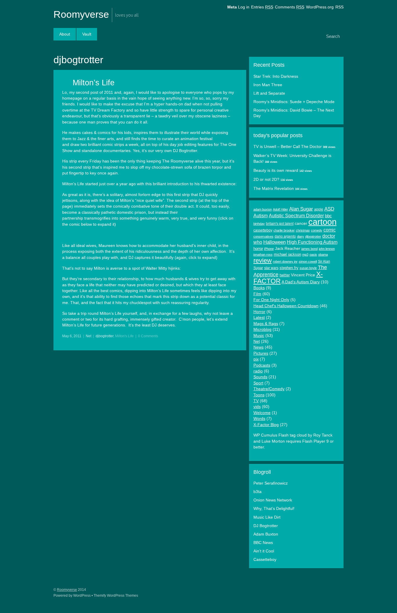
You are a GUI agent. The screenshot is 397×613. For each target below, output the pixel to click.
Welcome (262, 413)
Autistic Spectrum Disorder (296, 215)
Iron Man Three (267, 85)
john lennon (327, 248)
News (258, 347)
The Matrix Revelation (273, 188)
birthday (259, 223)
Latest (259, 317)
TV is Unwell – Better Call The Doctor (287, 146)
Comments (289, 7)
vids (257, 406)
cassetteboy (262, 230)
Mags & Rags (265, 323)
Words (259, 418)
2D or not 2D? (266, 179)
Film (257, 294)
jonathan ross (263, 254)
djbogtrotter (104, 336)
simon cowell (308, 261)
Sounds (260, 377)
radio (258, 371)
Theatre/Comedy (269, 389)
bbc (328, 215)
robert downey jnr (285, 261)
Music (258, 335)
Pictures (260, 353)
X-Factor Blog (266, 425)
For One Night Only (271, 300)
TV (256, 401)
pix (256, 359)
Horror (259, 312)
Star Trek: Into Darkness (275, 76)
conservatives (263, 236)
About (64, 34)
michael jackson (287, 254)
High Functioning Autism (312, 242)
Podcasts (261, 365)
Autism (260, 215)
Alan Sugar (301, 209)
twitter (285, 275)
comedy (316, 230)
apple (318, 209)
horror (258, 248)
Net (88, 336)
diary (300, 236)
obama (323, 254)
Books (259, 288)
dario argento (285, 236)
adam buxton (262, 209)
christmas (303, 230)
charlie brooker (284, 230)
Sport (258, 383)
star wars (271, 268)
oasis (313, 254)
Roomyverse (81, 14)
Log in (243, 7)
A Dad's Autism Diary (301, 282)
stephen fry (289, 268)
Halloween (274, 242)
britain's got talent (280, 224)
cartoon (322, 222)
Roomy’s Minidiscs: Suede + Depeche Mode (294, 102)
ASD (329, 209)
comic (329, 229)
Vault (86, 34)
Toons (258, 395)
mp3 (305, 254)
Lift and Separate (269, 93)
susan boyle (308, 268)
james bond (309, 248)
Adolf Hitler (280, 209)
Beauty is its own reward (275, 170)
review (262, 260)
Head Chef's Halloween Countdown (286, 306)
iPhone (269, 248)
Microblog (262, 329)
